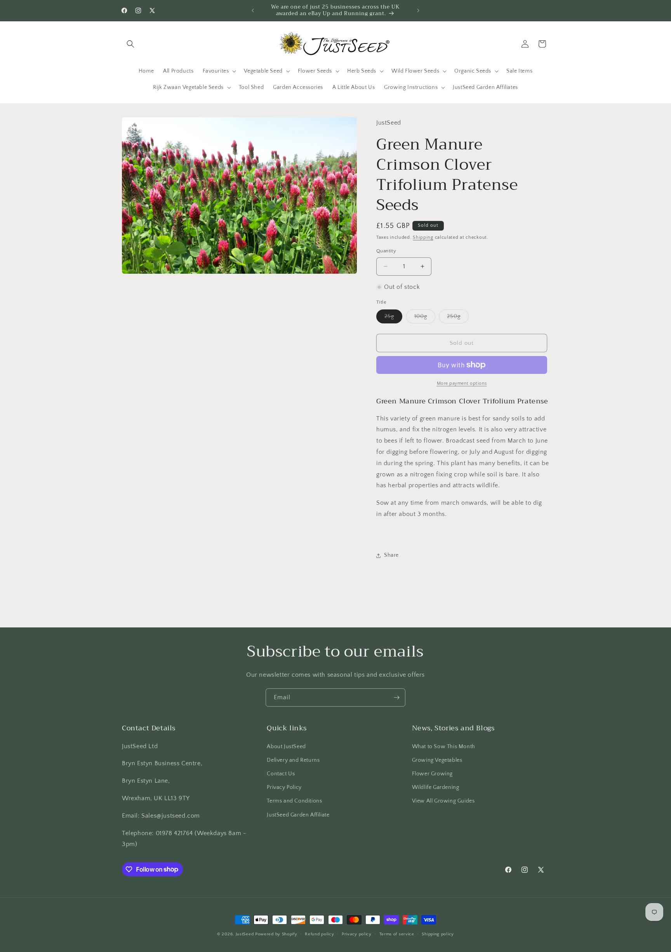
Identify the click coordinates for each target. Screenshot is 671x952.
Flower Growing (432, 773)
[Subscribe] (396, 697)
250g (458, 318)
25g (393, 318)
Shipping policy (438, 933)
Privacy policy (357, 933)
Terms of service (396, 933)
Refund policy (319, 933)
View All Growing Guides (443, 801)
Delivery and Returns (293, 760)
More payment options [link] (462, 383)
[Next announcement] (418, 10)
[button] (130, 43)
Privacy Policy (284, 787)
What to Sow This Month (443, 746)
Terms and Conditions (294, 801)
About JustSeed (286, 746)
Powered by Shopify (276, 934)
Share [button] (391, 555)
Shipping (423, 237)
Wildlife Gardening (435, 787)
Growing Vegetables (437, 760)
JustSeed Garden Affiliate (298, 814)
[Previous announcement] (252, 10)
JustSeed (245, 934)
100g (424, 318)
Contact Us (281, 773)
